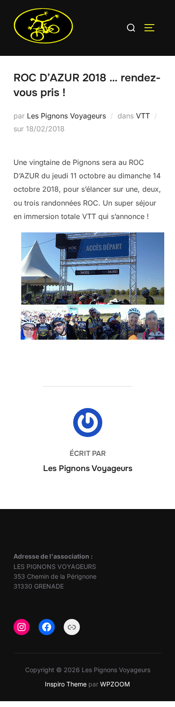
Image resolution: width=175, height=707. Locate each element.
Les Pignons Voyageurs (66, 115)
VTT (143, 115)
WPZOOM (115, 684)
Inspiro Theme (66, 684)
